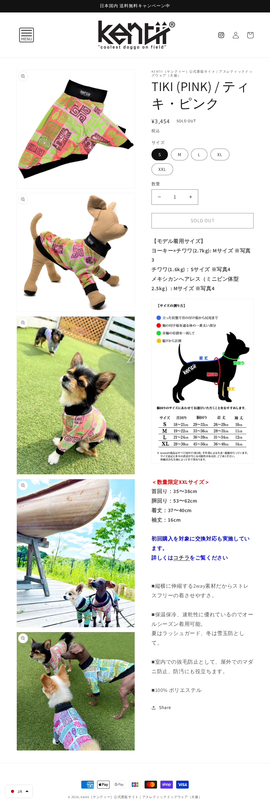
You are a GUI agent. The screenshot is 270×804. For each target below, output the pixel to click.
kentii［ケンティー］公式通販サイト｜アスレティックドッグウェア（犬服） (141, 797)
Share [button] (165, 707)
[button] (20, 35)
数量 (155, 184)
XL (220, 154)
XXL (162, 169)
